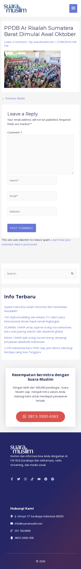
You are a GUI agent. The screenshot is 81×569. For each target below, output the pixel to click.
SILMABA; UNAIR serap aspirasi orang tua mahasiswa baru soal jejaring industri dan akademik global (37, 329)
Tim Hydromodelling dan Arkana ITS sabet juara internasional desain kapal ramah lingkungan (34, 319)
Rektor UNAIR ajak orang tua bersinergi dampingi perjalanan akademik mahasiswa (35, 340)
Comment (14, 132)
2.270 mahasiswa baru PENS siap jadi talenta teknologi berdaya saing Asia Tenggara (38, 350)
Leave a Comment (15, 42)
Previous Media (13, 98)
